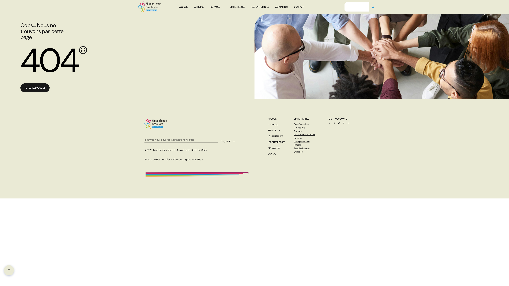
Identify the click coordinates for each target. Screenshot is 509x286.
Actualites (281, 7)
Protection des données (157, 159)
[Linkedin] (334, 123)
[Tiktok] (348, 123)
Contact (299, 7)
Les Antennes (237, 7)
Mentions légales (182, 159)
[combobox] (357, 7)
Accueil (183, 7)
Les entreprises (260, 7)
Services (215, 7)
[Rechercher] (374, 7)
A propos (199, 7)
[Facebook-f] (330, 123)
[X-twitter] (344, 123)
